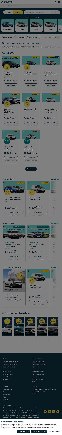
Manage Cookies (54, 431)
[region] (31, 427)
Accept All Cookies (23, 431)
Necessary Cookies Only (39, 431)
